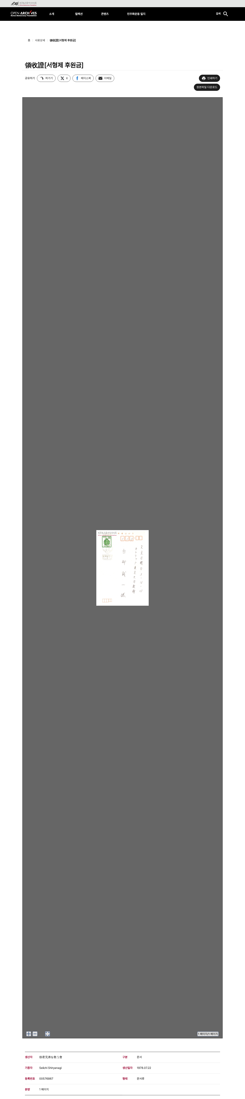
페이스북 (86, 78)
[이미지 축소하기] (34, 1033)
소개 (51, 14)
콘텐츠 (105, 14)
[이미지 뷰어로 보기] (47, 1033)
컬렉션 (79, 14)
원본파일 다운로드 (207, 87)
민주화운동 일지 (136, 14)
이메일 (108, 78)
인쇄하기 (212, 78)
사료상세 (40, 40)
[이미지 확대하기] (28, 1033)
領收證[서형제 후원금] (63, 40)
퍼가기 (49, 78)
